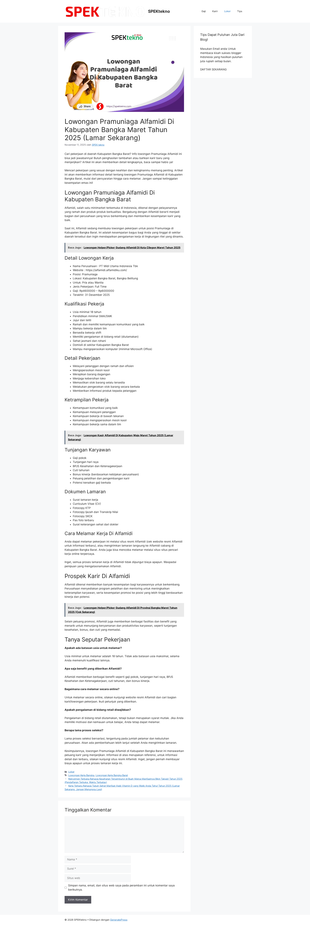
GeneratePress (118, 919)
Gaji (204, 11)
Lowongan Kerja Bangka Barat (112, 775)
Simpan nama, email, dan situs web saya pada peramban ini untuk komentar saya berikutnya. (121, 887)
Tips (239, 11)
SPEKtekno (159, 11)
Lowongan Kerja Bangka (81, 775)
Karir (215, 11)
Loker (227, 11)
